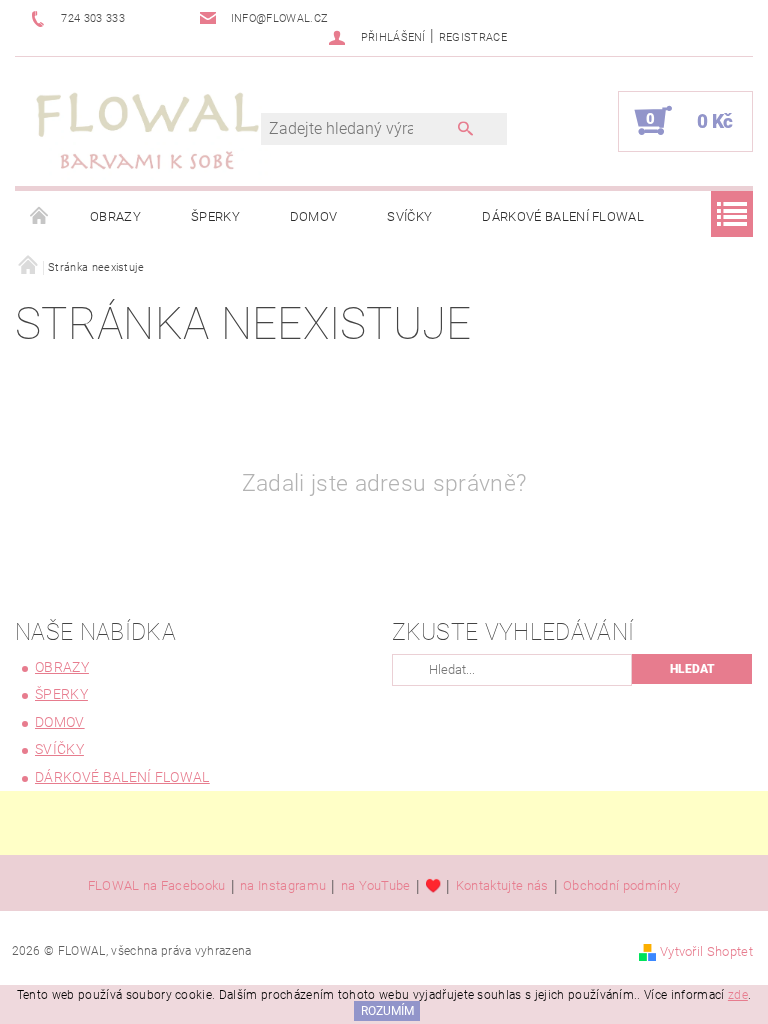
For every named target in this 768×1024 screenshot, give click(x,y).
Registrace (473, 37)
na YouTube (376, 886)
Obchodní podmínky (621, 886)
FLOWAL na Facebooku (157, 886)
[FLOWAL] (148, 131)
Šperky (215, 216)
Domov (314, 216)
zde (738, 995)
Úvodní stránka (40, 217)
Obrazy (115, 216)
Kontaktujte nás (502, 886)
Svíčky (409, 216)
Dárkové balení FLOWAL (563, 216)
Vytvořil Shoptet (706, 951)
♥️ (433, 886)
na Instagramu (283, 886)
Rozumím (387, 1011)
